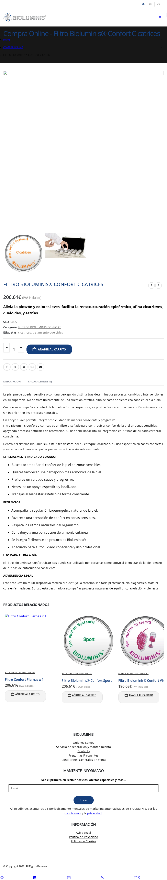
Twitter (15, 367)
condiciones (73, 813)
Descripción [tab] (12, 381)
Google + (32, 367)
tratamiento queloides (48, 332)
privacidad (94, 813)
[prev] (151, 285)
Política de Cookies (83, 841)
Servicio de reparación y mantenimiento (83, 747)
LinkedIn (23, 367)
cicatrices (24, 332)
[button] (160, 17)
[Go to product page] (31, 641)
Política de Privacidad (83, 837)
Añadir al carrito (52, 349)
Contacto (84, 751)
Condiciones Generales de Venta (84, 760)
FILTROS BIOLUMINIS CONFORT (39, 327)
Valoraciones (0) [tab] (40, 381)
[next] (158, 285)
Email (40, 367)
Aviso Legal (83, 833)
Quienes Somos (83, 743)
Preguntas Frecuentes (83, 755)
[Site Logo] (24, 17)
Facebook (7, 367)
